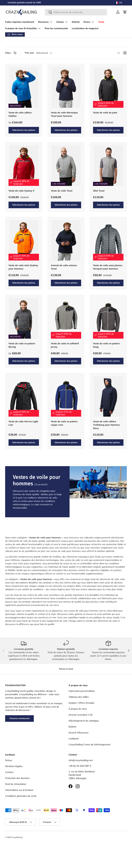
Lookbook (74, 738)
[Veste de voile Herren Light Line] (24, 396)
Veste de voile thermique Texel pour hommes (64, 114)
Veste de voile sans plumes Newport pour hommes (107, 267)
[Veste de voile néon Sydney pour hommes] (24, 240)
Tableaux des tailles (79, 696)
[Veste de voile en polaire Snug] (108, 318)
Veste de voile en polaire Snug (106, 345)
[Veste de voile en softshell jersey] (66, 318)
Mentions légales (14, 766)
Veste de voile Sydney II (21, 190)
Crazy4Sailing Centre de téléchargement (89, 744)
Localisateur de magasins (85, 28)
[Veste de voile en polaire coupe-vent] (66, 396)
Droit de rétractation (15, 784)
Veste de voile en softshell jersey (65, 345)
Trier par (29, 52)
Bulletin (72, 726)
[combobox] (76, 12)
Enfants (76, 21)
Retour (8, 760)
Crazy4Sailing (16, 837)
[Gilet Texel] (108, 165)
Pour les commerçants (56, 28)
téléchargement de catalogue (84, 720)
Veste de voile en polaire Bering (22, 345)
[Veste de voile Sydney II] (24, 165)
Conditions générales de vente (21, 795)
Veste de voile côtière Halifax (20, 114)
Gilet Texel (98, 190)
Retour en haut (66, 669)
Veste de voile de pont (105, 112)
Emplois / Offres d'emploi (81, 702)
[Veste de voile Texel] (66, 165)
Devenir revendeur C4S (81, 714)
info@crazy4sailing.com (81, 760)
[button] (120, 2)
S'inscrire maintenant (19, 718)
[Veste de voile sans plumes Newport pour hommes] (108, 240)
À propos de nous (78, 708)
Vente (101, 21)
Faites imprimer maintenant (19, 21)
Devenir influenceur (79, 732)
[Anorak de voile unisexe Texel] (66, 240)
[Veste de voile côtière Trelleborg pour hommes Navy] (108, 396)
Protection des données (17, 778)
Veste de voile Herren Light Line (23, 423)
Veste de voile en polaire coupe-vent (64, 423)
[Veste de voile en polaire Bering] (24, 318)
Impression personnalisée (82, 690)
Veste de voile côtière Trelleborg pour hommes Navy (106, 425)
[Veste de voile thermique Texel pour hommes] (66, 87)
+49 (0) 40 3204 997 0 (80, 765)
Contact (9, 772)
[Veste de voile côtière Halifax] (24, 87)
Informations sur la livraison (19, 790)
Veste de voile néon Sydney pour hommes (23, 267)
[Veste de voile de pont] (108, 87)
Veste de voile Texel (61, 190)
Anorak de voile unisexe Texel (64, 267)
